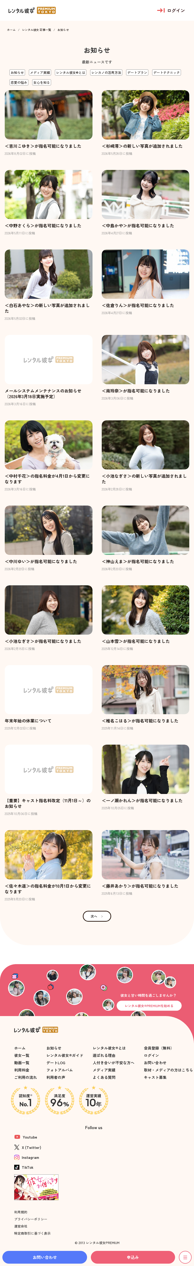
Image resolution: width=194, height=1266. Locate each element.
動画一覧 (21, 1062)
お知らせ (54, 1048)
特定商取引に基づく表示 (32, 1233)
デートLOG (55, 1062)
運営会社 (20, 1226)
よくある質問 (104, 1077)
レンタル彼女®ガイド (64, 1055)
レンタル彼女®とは (109, 1048)
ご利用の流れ (25, 1077)
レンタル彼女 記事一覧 (36, 30)
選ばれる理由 (104, 1055)
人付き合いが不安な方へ (113, 1062)
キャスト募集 (155, 1077)
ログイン (151, 1055)
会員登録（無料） (159, 1048)
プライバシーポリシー (30, 1219)
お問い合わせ (155, 1062)
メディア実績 (104, 1070)
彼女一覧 (21, 1055)
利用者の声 (55, 1077)
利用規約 (20, 1212)
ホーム (11, 30)
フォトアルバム (59, 1070)
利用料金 (21, 1070)
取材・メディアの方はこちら (168, 1070)
